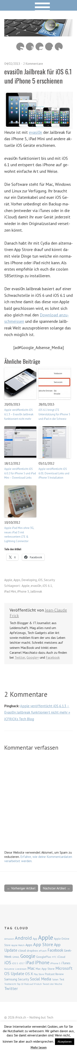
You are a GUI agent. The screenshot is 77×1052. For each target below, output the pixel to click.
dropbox (32, 950)
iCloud (61, 957)
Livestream (21, 968)
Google (27, 956)
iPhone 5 (23, 591)
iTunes (65, 963)
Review (59, 974)
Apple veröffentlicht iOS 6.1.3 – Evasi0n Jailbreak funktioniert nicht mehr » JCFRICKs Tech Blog (37, 712)
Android (23, 938)
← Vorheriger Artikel (21, 888)
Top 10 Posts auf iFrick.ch (29, 984)
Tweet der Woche (52, 984)
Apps (16, 580)
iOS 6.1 (47, 586)
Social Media (40, 978)
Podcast (50, 974)
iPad (29, 962)
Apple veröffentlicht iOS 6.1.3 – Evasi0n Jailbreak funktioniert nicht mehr (18, 414)
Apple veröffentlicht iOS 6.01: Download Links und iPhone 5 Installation (53, 473)
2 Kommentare (33, 64)
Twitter (59, 47)
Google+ (33, 657)
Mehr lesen (39, 1047)
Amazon (9, 938)
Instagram (39, 47)
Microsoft (64, 968)
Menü (38, 5)
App (35, 939)
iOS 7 (22, 963)
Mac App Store (45, 969)
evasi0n (35, 132)
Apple (8, 580)
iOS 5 (15, 963)
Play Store (39, 974)
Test (61, 979)
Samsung (10, 979)
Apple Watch (18, 945)
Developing (29, 580)
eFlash (43, 950)
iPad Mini (10, 591)
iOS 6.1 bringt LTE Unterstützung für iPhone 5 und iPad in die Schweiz (54, 414)
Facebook (49, 47)
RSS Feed (20, 47)
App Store (43, 944)
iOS (40, 580)
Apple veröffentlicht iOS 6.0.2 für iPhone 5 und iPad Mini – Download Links (20, 473)
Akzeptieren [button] (65, 1041)
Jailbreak (36, 591)
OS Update (14, 973)
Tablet (55, 979)
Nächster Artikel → (56, 888)
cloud (22, 950)
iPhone (42, 962)
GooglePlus (43, 957)
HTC (54, 956)
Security (49, 580)
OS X (29, 973)
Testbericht (10, 984)
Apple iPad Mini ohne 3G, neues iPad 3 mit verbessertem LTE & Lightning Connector (19, 534)
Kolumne (9, 968)
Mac (31, 968)
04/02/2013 (12, 64)
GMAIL (15, 956)
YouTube (30, 47)
